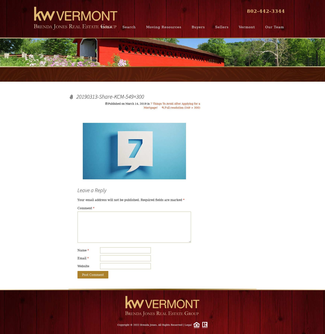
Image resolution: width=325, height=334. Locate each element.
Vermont (247, 27)
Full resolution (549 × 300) (182, 107)
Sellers (222, 27)
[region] (162, 52)
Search (129, 27)
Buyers (198, 27)
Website (83, 266)
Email (83, 258)
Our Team (274, 27)
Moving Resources (163, 27)
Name (83, 250)
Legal (188, 324)
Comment (85, 208)
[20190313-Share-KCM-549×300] (134, 151)
